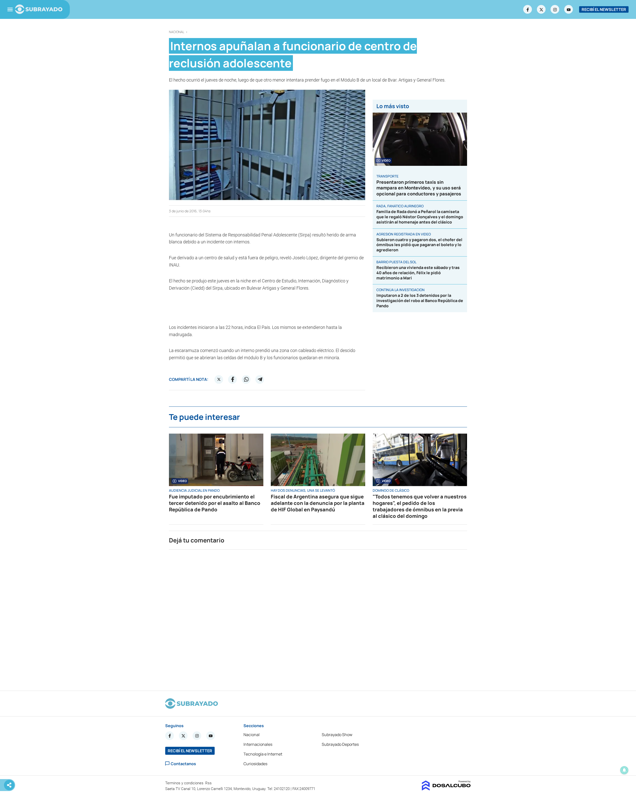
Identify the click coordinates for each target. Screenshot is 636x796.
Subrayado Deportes (340, 744)
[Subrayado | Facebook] (528, 9)
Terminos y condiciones (184, 783)
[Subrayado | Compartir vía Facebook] (233, 379)
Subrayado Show (337, 734)
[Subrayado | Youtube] (569, 9)
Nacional (176, 32)
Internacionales (257, 744)
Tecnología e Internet (262, 754)
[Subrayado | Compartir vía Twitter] (219, 379)
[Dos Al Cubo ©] (446, 789)
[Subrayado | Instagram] (555, 9)
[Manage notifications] (624, 770)
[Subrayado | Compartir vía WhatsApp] (246, 379)
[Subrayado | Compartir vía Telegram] (260, 379)
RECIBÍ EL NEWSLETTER (604, 9)
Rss (209, 783)
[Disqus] (318, 618)
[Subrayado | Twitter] (541, 9)
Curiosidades (255, 763)
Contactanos (183, 763)
